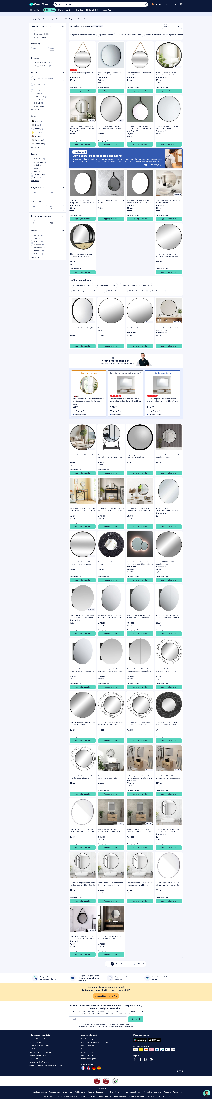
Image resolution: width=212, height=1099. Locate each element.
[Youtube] (151, 1059)
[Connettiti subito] (175, 4)
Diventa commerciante (37, 1055)
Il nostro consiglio (87, 1039)
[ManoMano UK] (88, 1068)
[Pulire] (146, 4)
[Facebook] (140, 1059)
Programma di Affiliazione (39, 1062)
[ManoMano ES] (99, 1068)
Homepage (32, 19)
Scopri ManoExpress (88, 1059)
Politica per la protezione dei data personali (91, 1092)
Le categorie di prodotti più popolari (94, 1042)
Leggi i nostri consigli (151, 165)
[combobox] (172, 26)
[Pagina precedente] (108, 964)
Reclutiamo (33, 1059)
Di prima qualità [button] (161, 373)
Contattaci (33, 1049)
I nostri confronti (87, 1045)
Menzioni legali (67, 1092)
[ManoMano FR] (83, 1068)
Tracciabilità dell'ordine (38, 1039)
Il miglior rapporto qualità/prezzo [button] (124, 373)
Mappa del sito (54, 1092)
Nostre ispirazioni (88, 1052)
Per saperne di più (127, 1026)
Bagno (40, 19)
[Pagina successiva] (143, 964)
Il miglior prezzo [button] (88, 373)
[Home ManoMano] (40, 4)
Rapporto (167, 1092)
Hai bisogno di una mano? (39, 1045)
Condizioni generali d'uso (131, 1092)
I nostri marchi (86, 1049)
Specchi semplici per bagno (64, 19)
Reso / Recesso (35, 1042)
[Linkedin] (135, 1059)
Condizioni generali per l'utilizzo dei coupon (45, 1065)
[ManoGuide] (206, 1093)
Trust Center (115, 1092)
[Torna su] (180, 1070)
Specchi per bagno (49, 19)
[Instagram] (146, 1059)
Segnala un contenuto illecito (40, 1052)
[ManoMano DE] (94, 1068)
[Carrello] (181, 4)
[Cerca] (55, 4)
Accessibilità (177, 1092)
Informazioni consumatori (152, 1092)
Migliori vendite (87, 1055)
